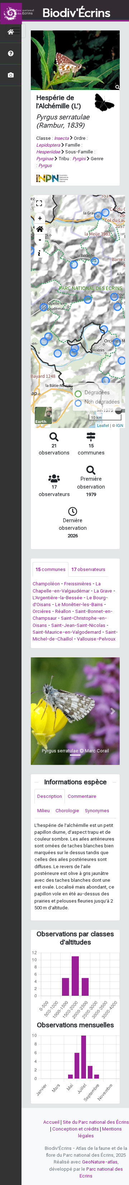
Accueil (51, 1122)
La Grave (103, 591)
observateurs (88, 569)
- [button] (40, 239)
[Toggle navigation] (16, 31)
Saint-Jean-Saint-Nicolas (78, 625)
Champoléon (46, 583)
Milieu (43, 810)
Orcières (42, 611)
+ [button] (40, 218)
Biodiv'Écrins (76, 13)
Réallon (63, 611)
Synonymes (97, 810)
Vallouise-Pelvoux (96, 639)
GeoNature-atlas (100, 1162)
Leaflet (103, 425)
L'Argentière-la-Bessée (57, 597)
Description (49, 796)
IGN (119, 425)
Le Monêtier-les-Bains (79, 604)
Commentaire (82, 796)
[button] (39, 229)
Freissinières (77, 583)
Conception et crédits (75, 1129)
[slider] (118, 410)
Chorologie (67, 810)
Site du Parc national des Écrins (96, 1122)
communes (50, 569)
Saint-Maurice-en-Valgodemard (67, 632)
